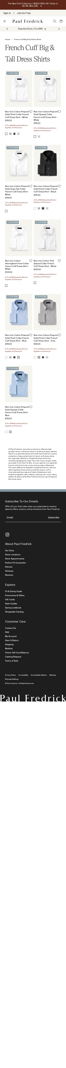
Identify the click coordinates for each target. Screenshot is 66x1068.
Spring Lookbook (13, 607)
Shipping (9, 644)
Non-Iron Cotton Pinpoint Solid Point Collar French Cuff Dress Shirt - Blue (17, 338)
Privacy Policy (10, 675)
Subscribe (53, 518)
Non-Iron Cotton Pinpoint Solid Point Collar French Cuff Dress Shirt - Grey (46, 338)
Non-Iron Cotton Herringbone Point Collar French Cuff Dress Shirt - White (17, 264)
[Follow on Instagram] (7, 534)
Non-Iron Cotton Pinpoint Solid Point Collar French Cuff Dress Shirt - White (17, 114)
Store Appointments (14, 558)
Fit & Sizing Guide (13, 591)
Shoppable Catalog (14, 611)
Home (7, 39)
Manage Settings (11, 679)
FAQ (7, 632)
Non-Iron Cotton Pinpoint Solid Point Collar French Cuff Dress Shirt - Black (46, 189)
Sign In (7, 13)
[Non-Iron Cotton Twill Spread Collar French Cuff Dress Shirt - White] (35, 283)
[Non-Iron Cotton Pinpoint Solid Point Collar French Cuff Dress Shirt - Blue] (18, 134)
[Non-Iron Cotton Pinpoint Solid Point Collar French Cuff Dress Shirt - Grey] (10, 134)
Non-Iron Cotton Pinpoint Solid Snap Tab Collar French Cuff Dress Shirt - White (17, 190)
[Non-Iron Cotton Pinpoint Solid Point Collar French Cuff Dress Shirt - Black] (14, 134)
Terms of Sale (11, 660)
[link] (30, 29)
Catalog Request (13, 656)
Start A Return (12, 640)
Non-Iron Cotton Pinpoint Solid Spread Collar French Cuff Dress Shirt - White (46, 115)
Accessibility (23, 675)
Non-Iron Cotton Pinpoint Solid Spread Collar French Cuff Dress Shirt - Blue (17, 411)
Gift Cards (10, 599)
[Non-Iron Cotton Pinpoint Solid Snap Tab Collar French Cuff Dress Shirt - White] (6, 211)
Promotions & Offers (14, 595)
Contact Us (10, 628)
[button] (58, 29)
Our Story (9, 550)
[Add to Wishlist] (30, 111)
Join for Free (24, 13)
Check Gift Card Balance (17, 652)
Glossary (9, 571)
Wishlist (9, 648)
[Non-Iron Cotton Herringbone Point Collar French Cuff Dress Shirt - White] (6, 285)
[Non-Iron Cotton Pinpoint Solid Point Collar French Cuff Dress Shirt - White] (6, 134)
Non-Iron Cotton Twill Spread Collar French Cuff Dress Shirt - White (45, 263)
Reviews (9, 575)
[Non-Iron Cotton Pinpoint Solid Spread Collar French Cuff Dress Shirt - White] (35, 136)
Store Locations (12, 554)
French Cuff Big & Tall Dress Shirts (27, 39)
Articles (8, 566)
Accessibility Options (39, 675)
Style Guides (11, 603)
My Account (11, 636)
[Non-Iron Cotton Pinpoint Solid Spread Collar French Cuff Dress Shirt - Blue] (39, 136)
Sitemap (52, 675)
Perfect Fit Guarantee (15, 562)
